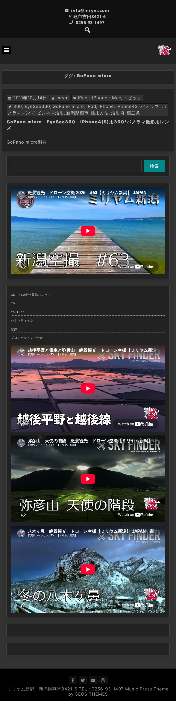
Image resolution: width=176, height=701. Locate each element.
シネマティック (22, 320)
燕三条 (133, 112)
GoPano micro (68, 106)
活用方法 (100, 112)
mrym (62, 97)
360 (17, 106)
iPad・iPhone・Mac (99, 97)
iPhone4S (127, 106)
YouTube (17, 312)
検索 (154, 166)
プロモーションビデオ (27, 337)
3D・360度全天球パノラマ (31, 294)
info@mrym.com (89, 10)
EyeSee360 (37, 106)
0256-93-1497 (89, 22)
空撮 (14, 329)
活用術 (117, 112)
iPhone (106, 106)
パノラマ (149, 106)
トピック (132, 97)
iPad (91, 106)
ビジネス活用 (50, 112)
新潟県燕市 (77, 112)
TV (13, 303)
